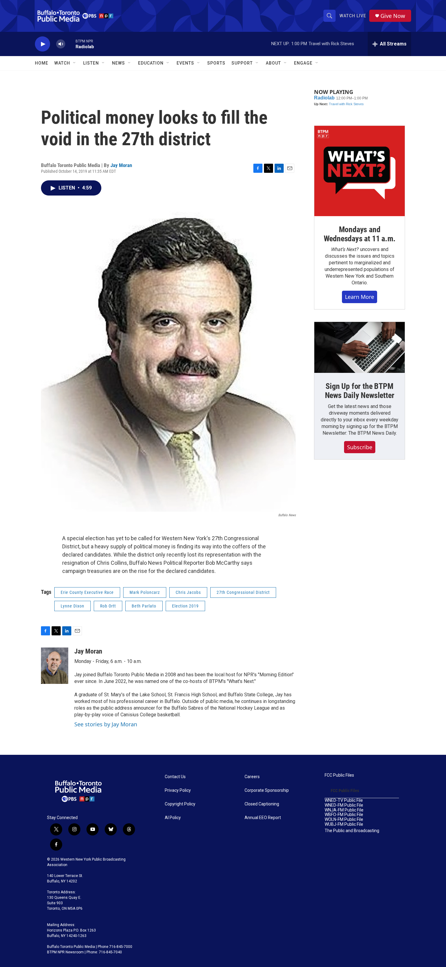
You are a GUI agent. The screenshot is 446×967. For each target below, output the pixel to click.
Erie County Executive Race (87, 592)
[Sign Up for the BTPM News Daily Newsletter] (359, 347)
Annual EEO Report (263, 817)
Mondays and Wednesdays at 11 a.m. (360, 234)
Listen (91, 63)
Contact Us (175, 777)
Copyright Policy (180, 804)
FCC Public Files (339, 775)
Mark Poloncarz (145, 592)
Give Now (392, 16)
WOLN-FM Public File (344, 819)
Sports (216, 63)
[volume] (61, 44)
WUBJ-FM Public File (344, 824)
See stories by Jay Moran (105, 724)
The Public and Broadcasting (352, 830)
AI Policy (173, 817)
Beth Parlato (144, 606)
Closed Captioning (262, 804)
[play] (42, 44)
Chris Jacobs (188, 592)
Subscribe (359, 447)
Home (41, 63)
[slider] (70, 44)
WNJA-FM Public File (344, 810)
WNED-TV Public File (344, 800)
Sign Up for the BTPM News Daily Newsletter (359, 391)
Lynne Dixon (72, 606)
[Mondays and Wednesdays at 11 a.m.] (359, 171)
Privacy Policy (178, 790)
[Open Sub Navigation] (74, 63)
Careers (252, 777)
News (118, 63)
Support (242, 63)
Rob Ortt (108, 606)
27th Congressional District (243, 592)
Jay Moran (121, 165)
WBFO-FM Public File (344, 814)
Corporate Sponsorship (267, 790)
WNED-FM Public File (344, 805)
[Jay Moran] (54, 665)
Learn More (359, 296)
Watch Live (353, 15)
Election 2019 (185, 606)
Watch (62, 63)
